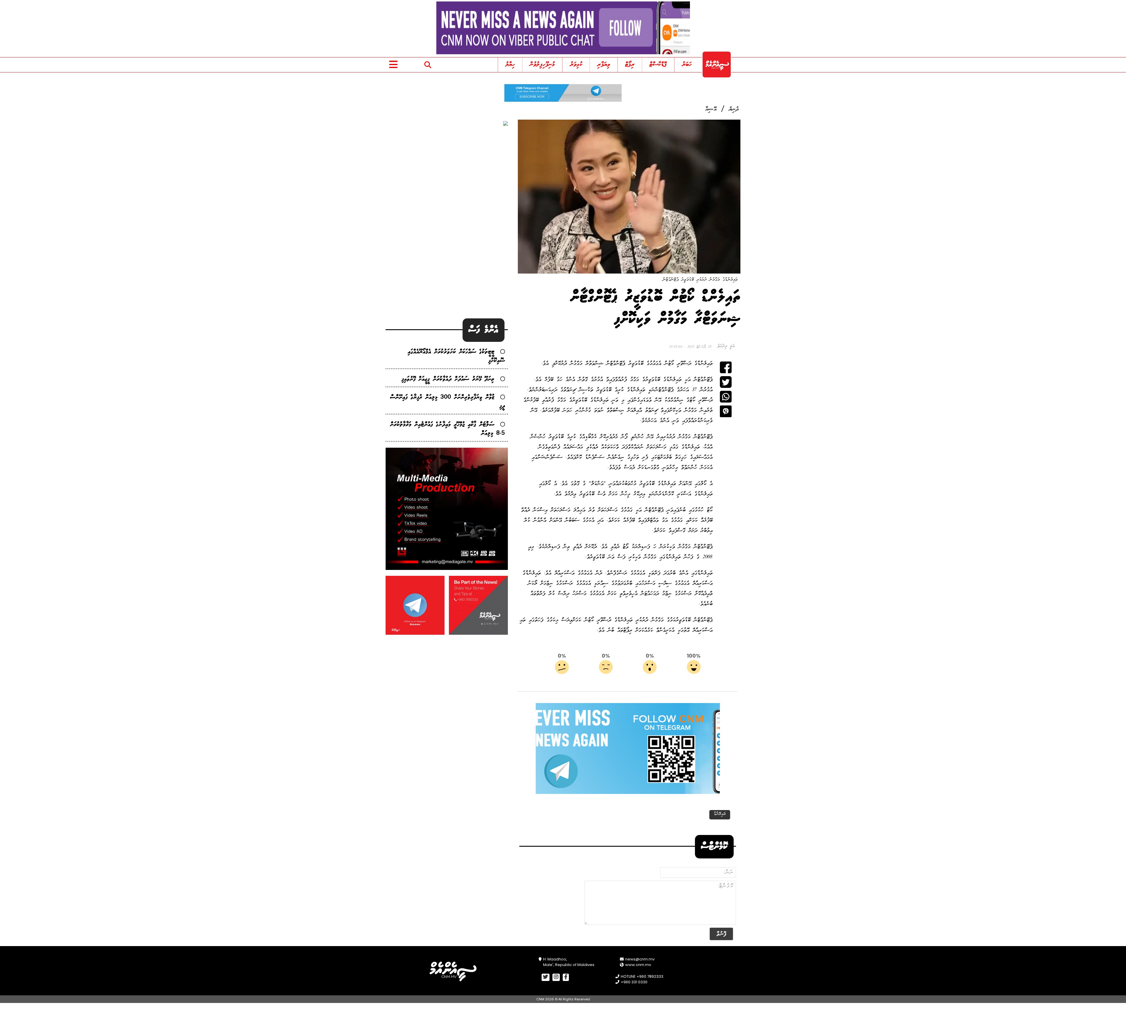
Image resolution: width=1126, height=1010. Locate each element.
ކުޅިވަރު (576, 64)
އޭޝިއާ (711, 109)
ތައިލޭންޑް (720, 814)
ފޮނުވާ (721, 934)
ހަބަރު (687, 64)
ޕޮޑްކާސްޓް (658, 64)
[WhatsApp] (726, 397)
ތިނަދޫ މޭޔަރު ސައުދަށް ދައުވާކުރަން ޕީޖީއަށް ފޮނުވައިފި (447, 379)
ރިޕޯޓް (630, 64)
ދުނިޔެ (734, 109)
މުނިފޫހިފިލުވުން (542, 64)
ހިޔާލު (510, 64)
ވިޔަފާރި (603, 64)
